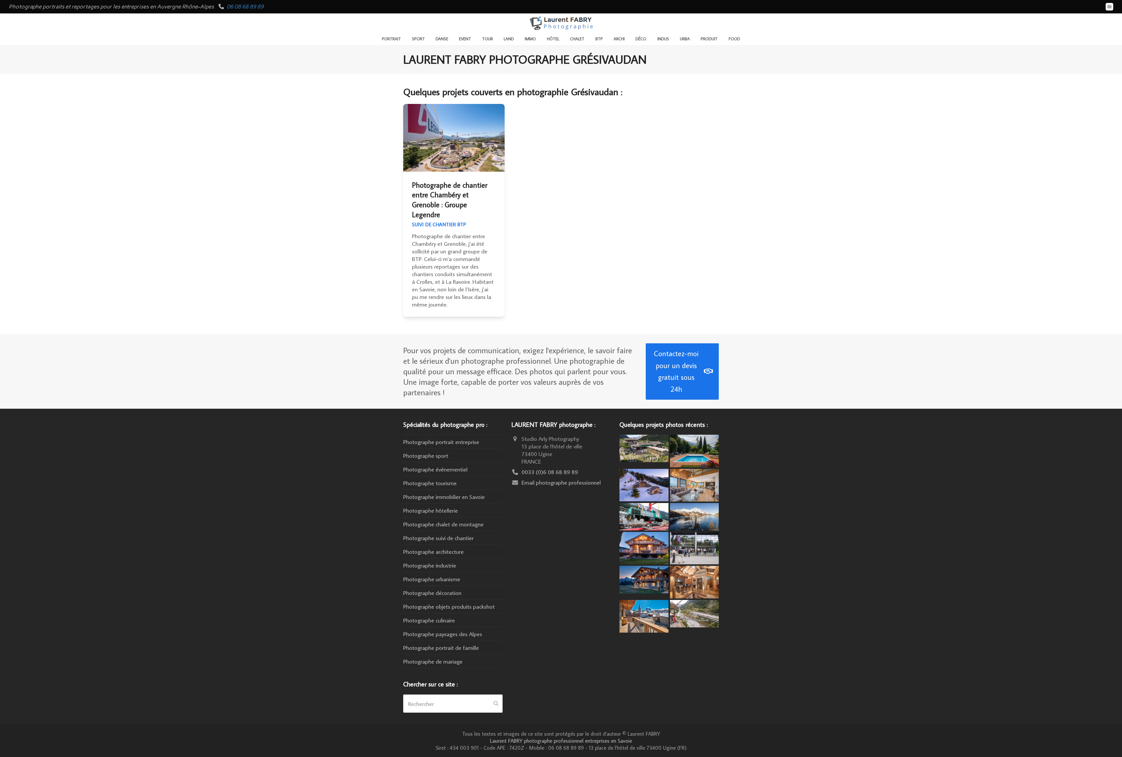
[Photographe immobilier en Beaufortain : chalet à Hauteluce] (694, 484)
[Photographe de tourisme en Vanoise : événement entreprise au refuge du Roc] (644, 447)
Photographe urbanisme (431, 579)
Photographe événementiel (435, 469)
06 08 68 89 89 (245, 6)
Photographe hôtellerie (430, 510)
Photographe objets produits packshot (449, 606)
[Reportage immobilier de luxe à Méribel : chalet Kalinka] (694, 581)
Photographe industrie (429, 565)
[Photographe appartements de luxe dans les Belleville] (644, 615)
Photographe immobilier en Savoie (444, 496)
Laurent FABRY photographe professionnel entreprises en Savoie (561, 740)
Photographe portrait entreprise (441, 442)
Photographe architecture (433, 551)
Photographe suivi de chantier (438, 538)
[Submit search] (496, 703)
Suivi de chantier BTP (439, 224)
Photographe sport (425, 455)
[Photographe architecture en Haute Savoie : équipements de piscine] (694, 450)
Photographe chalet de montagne (443, 524)
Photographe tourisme (430, 483)
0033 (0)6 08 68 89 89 (550, 472)
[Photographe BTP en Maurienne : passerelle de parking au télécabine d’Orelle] (694, 613)
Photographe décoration (432, 592)
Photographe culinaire (429, 620)
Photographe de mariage (433, 661)
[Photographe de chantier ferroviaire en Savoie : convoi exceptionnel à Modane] (644, 515)
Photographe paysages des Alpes (442, 634)
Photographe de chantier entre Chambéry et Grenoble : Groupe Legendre (449, 200)
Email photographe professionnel (561, 482)
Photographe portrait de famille (441, 647)
